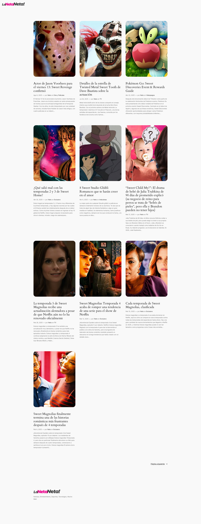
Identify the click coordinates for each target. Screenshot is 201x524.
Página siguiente (159, 464)
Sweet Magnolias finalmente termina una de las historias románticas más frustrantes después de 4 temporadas (52, 419)
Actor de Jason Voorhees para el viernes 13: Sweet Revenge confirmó (53, 87)
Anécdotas (103, 199)
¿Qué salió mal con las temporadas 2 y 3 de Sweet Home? (51, 191)
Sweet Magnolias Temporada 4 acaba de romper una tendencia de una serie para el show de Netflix (100, 309)
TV (101, 99)
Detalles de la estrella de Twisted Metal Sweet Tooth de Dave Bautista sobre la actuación (100, 89)
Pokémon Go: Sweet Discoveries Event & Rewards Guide (145, 87)
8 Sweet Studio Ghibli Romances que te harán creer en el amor (99, 191)
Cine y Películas (59, 95)
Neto (49, 95)
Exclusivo (57, 199)
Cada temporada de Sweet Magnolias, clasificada (143, 305)
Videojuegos (150, 95)
